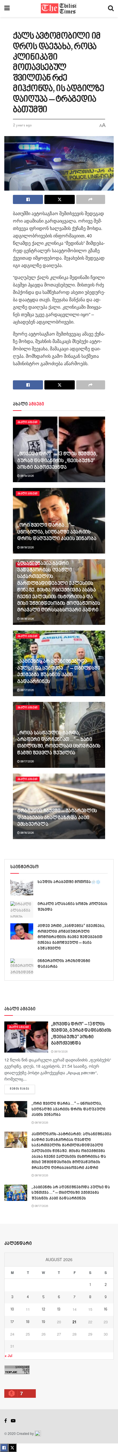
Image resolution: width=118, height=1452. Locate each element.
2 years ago (22, 125)
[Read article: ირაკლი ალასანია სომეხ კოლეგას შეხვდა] (21, 909)
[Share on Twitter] (59, 199)
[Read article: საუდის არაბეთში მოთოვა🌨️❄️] (21, 887)
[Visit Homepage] (58, 8)
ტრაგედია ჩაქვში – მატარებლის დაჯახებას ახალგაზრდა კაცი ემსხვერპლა (57, 818)
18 (28, 1322)
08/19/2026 (27, 476)
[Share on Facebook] (28, 199)
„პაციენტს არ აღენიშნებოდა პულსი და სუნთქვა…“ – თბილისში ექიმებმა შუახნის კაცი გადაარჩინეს (58, 672)
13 (58, 1309)
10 (12, 1309)
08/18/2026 (27, 547)
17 (12, 1322)
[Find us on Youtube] (13, 1420)
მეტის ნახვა (22, 1089)
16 (105, 1309)
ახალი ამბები (27, 422)
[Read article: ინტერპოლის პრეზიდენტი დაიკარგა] (21, 966)
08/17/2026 (27, 690)
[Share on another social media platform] (90, 199)
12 (43, 1309)
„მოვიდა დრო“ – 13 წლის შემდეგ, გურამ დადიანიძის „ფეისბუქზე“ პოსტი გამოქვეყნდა (57, 461)
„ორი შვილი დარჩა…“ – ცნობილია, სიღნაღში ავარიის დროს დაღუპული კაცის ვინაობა (56, 532)
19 (43, 1322)
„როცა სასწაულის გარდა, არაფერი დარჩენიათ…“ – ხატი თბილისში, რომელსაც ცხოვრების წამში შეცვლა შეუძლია (59, 743)
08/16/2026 (27, 833)
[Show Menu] (7, 8)
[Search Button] (111, 8)
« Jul (8, 1356)
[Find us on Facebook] (5, 1420)
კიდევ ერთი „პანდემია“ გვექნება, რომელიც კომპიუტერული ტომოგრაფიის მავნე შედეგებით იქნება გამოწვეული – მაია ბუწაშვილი (71, 937)
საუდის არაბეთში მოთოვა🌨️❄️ (69, 882)
